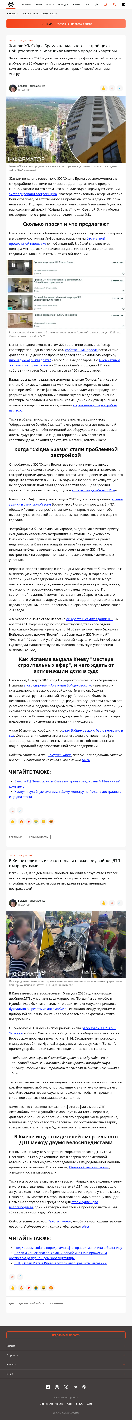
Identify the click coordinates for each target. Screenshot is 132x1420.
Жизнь (38, 4)
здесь (86, 760)
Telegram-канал (59, 755)
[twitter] (66, 1387)
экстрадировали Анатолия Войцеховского (57, 685)
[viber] (84, 1387)
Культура (63, 4)
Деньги (76, 4)
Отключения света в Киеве (75, 24)
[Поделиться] (112, 88)
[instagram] (57, 1387)
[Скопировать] (120, 88)
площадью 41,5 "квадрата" (30, 360)
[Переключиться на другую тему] (106, 4)
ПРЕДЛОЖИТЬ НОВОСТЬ (66, 1335)
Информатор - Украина (51, 1403)
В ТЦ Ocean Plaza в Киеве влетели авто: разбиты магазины (60, 1263)
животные (56, 1303)
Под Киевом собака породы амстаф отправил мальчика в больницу (68, 1247)
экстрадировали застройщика (33, 194)
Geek (69, 1403)
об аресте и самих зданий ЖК (89, 619)
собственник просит (81, 350)
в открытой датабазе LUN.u (93, 490)
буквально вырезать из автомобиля (37, 1009)
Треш (87, 4)
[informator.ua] (10, 4)
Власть (50, 4)
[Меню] (124, 4)
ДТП (11, 1303)
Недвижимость (38, 837)
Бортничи (15, 837)
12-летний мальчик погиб (89, 1167)
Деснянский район (31, 1303)
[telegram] (75, 1387)
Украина (26, 4)
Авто (89, 1403)
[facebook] (48, 1387)
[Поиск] (115, 4)
